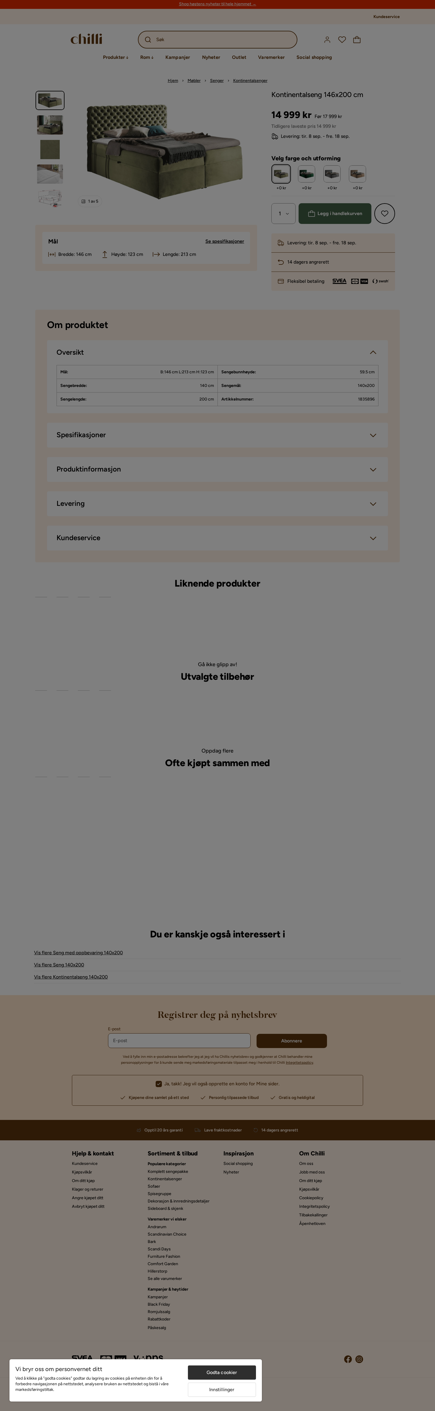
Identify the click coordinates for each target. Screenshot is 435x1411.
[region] (135, 1380)
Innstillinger (222, 1389)
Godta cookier (222, 1372)
